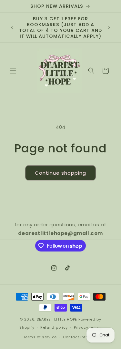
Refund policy (54, 327)
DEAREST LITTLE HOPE (57, 319)
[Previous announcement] (12, 27)
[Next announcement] (109, 27)
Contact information (83, 337)
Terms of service (40, 337)
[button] (13, 71)
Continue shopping (60, 172)
